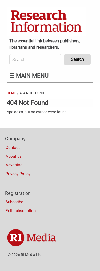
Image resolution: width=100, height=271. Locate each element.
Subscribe (14, 202)
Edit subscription (21, 210)
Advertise (14, 165)
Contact (13, 147)
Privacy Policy (18, 173)
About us (14, 156)
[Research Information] (47, 21)
